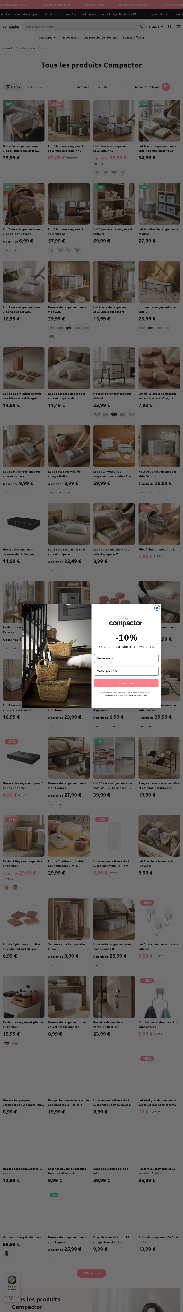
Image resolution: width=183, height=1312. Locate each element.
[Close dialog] (157, 607)
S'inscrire (126, 683)
